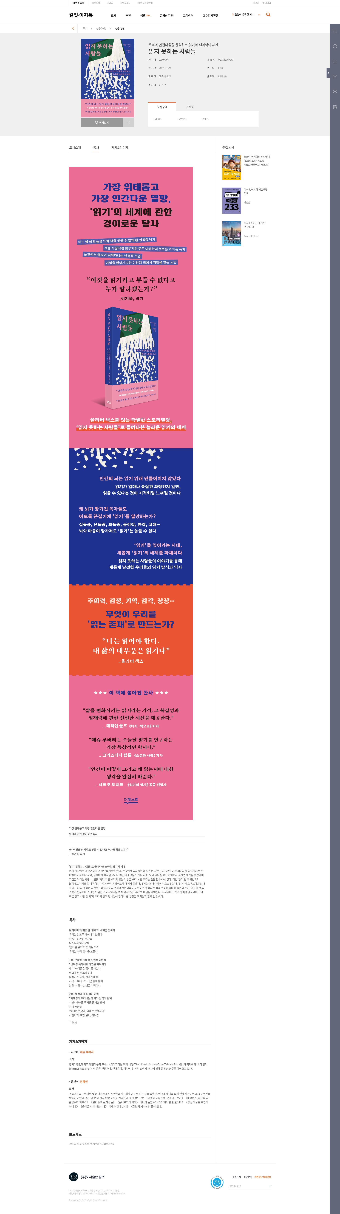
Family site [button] (234, 1185)
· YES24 (157, 119)
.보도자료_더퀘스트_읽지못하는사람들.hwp (91, 1144)
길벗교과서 (125, 3)
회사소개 (237, 1177)
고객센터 (188, 15)
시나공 (110, 3)
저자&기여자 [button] (119, 147)
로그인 (256, 3)
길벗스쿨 (96, 3)
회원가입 (267, 3)
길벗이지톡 (81, 14)
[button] (128, 122)
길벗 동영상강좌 (145, 3)
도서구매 (162, 107)
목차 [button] (96, 147)
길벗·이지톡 (78, 3)
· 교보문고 (182, 119)
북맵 (143, 15)
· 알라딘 (205, 119)
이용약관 (247, 1177)
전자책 (190, 107)
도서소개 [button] (75, 147)
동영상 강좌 (167, 15)
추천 (128, 15)
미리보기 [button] (104, 122)
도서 (113, 15)
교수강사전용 (211, 15)
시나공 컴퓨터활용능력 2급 (243, 15)
